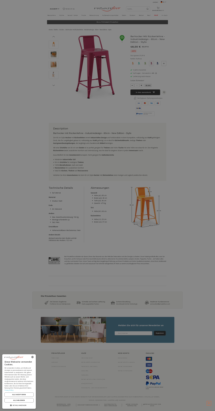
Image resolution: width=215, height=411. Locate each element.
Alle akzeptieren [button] (19, 395)
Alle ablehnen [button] (19, 400)
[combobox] (32, 357)
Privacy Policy (8, 390)
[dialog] (19, 381)
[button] (19, 405)
